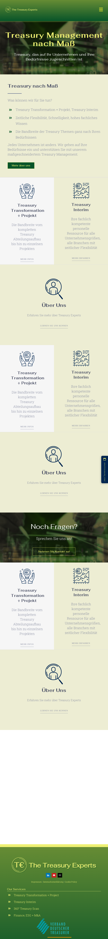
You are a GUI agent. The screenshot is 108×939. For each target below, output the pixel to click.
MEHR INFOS (27, 259)
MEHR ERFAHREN (81, 258)
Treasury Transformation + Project (36, 895)
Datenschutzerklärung (53, 881)
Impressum (36, 881)
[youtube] (54, 875)
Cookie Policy (71, 881)
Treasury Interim (25, 902)
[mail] (60, 875)
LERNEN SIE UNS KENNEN (54, 326)
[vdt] (54, 919)
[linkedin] (48, 875)
